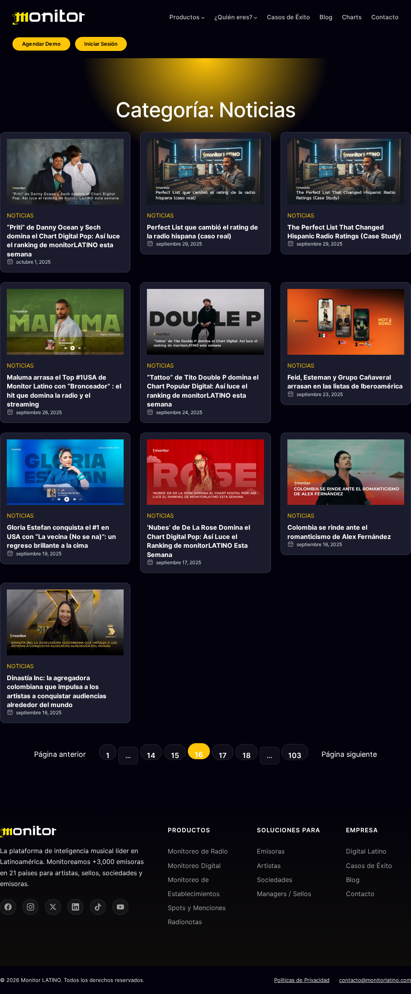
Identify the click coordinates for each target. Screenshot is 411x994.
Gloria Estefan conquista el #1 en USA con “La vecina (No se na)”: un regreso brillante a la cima (61, 536)
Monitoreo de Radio (198, 851)
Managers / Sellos (284, 894)
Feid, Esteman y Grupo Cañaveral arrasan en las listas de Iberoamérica (345, 381)
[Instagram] (30, 907)
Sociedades (274, 880)
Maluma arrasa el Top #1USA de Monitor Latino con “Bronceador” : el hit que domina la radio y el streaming (64, 390)
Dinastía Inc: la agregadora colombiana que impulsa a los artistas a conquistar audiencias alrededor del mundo (56, 691)
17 (223, 755)
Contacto (360, 894)
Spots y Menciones (197, 908)
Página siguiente (349, 754)
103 (294, 755)
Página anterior (60, 754)
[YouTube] (120, 907)
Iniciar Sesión (101, 44)
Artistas (269, 866)
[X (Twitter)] (53, 907)
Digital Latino (366, 851)
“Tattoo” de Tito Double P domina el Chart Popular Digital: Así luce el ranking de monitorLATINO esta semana (202, 390)
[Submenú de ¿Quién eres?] (255, 17)
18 (246, 755)
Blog (353, 880)
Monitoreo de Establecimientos (194, 887)
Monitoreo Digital (194, 866)
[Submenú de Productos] (203, 17)
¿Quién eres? (233, 17)
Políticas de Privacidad (302, 980)
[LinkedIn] (75, 907)
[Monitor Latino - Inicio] (48, 17)
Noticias (20, 215)
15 (175, 755)
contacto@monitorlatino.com (375, 980)
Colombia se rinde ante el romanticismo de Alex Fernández (339, 531)
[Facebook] (8, 907)
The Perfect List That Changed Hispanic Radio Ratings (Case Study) (344, 231)
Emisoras (271, 851)
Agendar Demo (41, 44)
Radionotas (185, 922)
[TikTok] (98, 907)
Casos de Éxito (369, 866)
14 (151, 755)
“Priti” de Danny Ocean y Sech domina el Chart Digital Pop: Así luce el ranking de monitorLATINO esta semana (63, 240)
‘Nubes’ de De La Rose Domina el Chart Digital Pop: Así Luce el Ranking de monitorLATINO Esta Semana (198, 540)
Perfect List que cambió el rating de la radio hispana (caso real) (202, 231)
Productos (184, 17)
